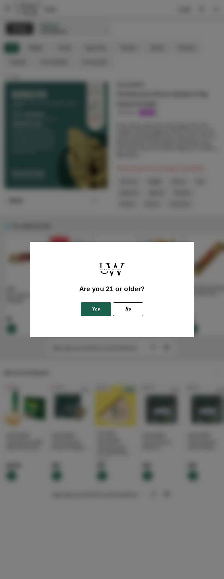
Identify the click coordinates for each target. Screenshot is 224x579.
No (128, 309)
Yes (96, 309)
